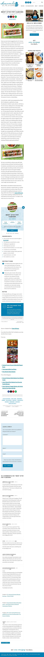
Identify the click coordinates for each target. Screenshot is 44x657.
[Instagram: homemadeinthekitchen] (5, 310)
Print (12, 230)
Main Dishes (19, 398)
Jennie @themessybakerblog (9, 554)
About (10, 654)
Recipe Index (14, 654)
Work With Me (19, 654)
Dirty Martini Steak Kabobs (8, 371)
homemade (5, 240)
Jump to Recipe (13, 19)
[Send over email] (16, 17)
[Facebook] (26, 2)
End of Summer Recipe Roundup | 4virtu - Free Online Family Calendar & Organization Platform (11, 604)
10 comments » (12, 14)
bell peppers (8, 400)
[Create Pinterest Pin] (23, 207)
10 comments (8, 406)
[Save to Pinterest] (13, 17)
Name (4, 448)
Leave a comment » (15, 406)
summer (3, 400)
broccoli (14, 400)
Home (3, 10)
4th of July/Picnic (13, 10)
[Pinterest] (30, 2)
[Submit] (42, 2)
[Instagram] (28, 2)
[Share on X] (11, 17)
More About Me (34, 34)
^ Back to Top (3, 654)
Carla (7, 13)
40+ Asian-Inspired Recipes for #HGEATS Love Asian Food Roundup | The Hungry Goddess (11, 614)
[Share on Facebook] (9, 17)
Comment (5, 434)
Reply (9, 496)
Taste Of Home (15, 328)
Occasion (7, 10)
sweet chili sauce (19, 192)
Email (4, 454)
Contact (27, 654)
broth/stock (20, 400)
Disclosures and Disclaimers (35, 654)
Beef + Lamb (14, 398)
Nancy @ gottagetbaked (8, 495)
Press (24, 654)
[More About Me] (34, 15)
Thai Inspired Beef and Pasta (9, 369)
